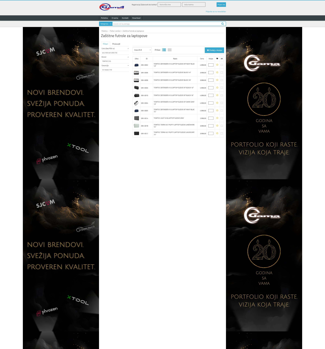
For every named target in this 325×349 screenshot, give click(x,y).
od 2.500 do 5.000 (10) (109, 52)
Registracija (136, 4)
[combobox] (105, 24)
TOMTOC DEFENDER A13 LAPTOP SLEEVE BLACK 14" (172, 72)
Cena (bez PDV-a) (108, 48)
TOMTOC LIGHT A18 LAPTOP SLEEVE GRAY (169, 118)
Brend (104, 57)
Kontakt (125, 17)
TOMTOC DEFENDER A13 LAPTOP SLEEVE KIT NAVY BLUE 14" (174, 110)
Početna (104, 17)
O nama (115, 17)
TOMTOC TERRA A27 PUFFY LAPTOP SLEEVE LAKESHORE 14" (174, 125)
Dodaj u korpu (215, 50)
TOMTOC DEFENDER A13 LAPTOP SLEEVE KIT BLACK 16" (174, 95)
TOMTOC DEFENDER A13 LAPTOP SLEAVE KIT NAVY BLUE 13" (174, 65)
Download (136, 17)
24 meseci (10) (107, 69)
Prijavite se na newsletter (216, 11)
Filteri (105, 43)
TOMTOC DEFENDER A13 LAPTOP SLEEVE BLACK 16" (172, 80)
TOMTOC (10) (106, 61)
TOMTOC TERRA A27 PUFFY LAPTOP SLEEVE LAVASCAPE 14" (174, 133)
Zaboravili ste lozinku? (149, 4)
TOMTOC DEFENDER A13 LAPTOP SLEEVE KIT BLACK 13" (174, 87)
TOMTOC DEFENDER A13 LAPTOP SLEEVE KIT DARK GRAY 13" (174, 103)
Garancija (105, 65)
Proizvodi (116, 43)
